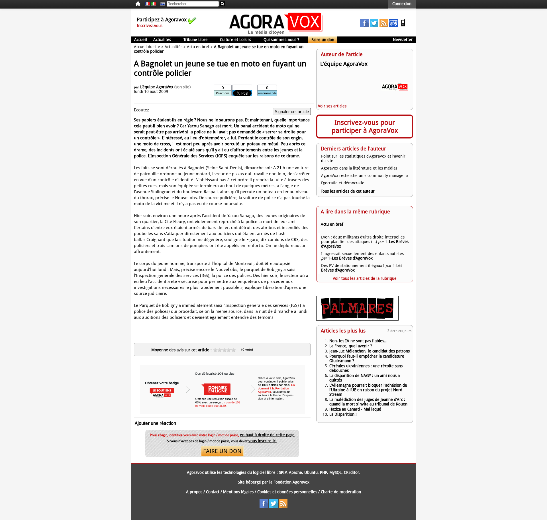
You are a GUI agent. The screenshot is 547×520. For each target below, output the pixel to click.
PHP (323, 472)
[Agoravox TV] (161, 4)
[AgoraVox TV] (393, 26)
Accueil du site (147, 46)
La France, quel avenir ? (350, 346)
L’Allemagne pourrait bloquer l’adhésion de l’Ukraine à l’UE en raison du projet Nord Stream (368, 390)
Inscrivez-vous (149, 25)
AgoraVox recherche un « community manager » (364, 175)
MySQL (335, 472)
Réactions (222, 93)
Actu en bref (198, 46)
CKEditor (351, 472)
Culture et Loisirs (235, 39)
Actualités (162, 39)
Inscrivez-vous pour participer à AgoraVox (365, 126)
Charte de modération (341, 492)
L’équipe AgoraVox (156, 87)
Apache (295, 472)
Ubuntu (311, 472)
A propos (194, 492)
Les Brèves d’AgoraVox (350, 258)
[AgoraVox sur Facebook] (364, 26)
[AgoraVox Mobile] (403, 26)
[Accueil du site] (276, 34)
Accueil (140, 39)
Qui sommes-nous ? (281, 39)
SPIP (283, 472)
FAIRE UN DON (222, 451)
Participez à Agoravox (162, 20)
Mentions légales (238, 492)
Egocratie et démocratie (342, 183)
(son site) (182, 87)
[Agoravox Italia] (153, 4)
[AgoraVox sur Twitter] (374, 26)
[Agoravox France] (147, 4)
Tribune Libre (195, 39)
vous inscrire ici (262, 441)
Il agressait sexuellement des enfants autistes (362, 253)
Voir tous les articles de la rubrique (365, 278)
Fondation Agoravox (291, 482)
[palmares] (357, 319)
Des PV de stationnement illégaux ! (352, 265)
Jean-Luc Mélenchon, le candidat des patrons (369, 351)
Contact (212, 492)
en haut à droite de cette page (267, 435)
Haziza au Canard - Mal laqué (355, 409)
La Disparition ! (343, 414)
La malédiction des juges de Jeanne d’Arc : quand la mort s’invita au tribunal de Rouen (368, 401)
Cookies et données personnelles (287, 492)
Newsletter (403, 39)
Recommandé (267, 93)
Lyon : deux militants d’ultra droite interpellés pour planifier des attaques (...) (363, 239)
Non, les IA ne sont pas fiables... (358, 340)
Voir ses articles (332, 106)
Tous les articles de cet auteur (348, 191)
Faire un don (322, 39)
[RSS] (383, 26)
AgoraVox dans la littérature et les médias (359, 168)
